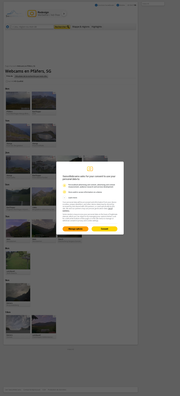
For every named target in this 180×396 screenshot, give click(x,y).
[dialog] (90, 198)
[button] (90, 198)
